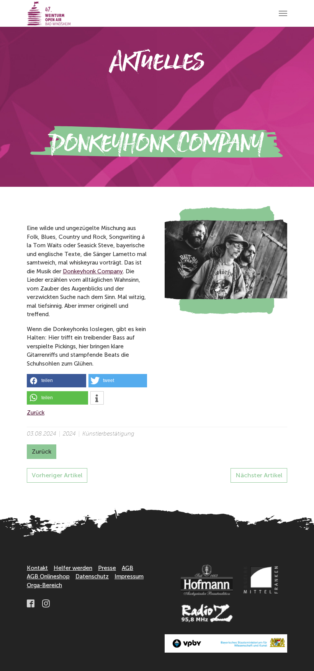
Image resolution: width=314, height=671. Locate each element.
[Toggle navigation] (283, 13)
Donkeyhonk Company (93, 271)
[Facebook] (31, 603)
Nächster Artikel (259, 475)
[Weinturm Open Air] (48, 13)
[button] (56, 380)
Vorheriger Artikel (57, 475)
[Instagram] (46, 603)
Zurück (35, 412)
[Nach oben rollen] (297, 654)
